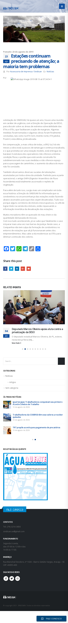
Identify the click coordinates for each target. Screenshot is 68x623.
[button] (22, 345)
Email (29, 269)
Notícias (50, 71)
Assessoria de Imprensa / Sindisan (26, 71)
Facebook (5, 269)
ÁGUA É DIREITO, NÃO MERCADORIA (38, 329)
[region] (34, 596)
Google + (23, 269)
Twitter (11, 269)
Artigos (12, 379)
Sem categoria (11, 384)
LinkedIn (17, 269)
